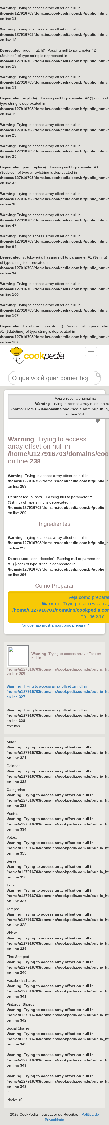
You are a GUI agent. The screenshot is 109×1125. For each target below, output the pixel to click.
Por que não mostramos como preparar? (54, 625)
